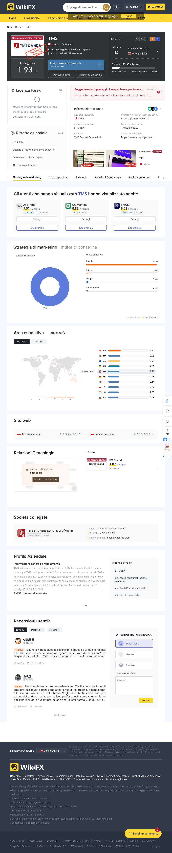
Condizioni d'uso (64, 775)
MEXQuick (40, 846)
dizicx (97, 840)
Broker (19, 27)
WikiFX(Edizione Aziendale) (146, 775)
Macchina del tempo (91, 74)
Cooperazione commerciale (88, 779)
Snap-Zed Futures (20, 846)
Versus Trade (17, 840)
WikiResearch (49, 779)
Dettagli (37, 219)
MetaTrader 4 (149, 840)
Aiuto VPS (65, 779)
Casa (10, 27)
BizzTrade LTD (58, 846)
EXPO (36, 779)
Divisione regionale (116, 779)
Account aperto (61, 74)
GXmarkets (77, 846)
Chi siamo (15, 775)
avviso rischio (45, 775)
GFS (87, 840)
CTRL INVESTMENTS (127, 846)
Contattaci (29, 775)
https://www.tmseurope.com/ (137, 137)
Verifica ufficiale (21, 779)
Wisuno (134, 840)
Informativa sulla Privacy (89, 775)
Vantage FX (53, 840)
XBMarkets (105, 846)
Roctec (91, 846)
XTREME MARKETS (115, 840)
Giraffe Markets (72, 840)
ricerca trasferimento (117, 775)
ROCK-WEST (35, 840)
